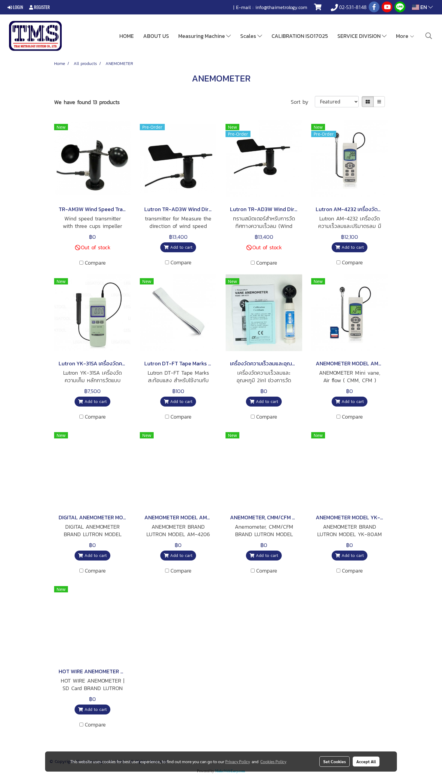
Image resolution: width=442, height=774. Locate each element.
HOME (126, 36)
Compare (95, 263)
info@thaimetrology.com (281, 7)
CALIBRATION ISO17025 (300, 36)
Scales (248, 36)
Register (41, 7)
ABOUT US (156, 36)
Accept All (366, 761)
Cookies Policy (273, 761)
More (403, 36)
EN (423, 7)
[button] (428, 35)
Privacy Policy (237, 761)
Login (17, 7)
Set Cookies (334, 761)
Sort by (303, 102)
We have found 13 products (87, 102)
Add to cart (180, 247)
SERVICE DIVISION (359, 36)
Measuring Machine (202, 36)
